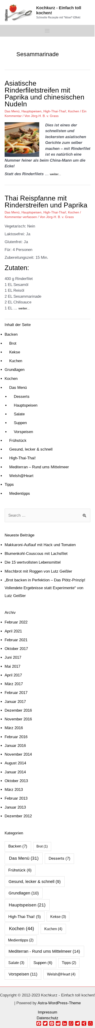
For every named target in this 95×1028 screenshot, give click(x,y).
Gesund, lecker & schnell (31, 449)
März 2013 (14, 789)
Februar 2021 (16, 640)
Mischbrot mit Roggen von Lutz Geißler (38, 571)
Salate (19, 414)
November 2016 (18, 719)
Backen (11, 334)
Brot (12, 343)
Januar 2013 (15, 807)
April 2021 (13, 631)
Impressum (47, 1012)
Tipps (9, 484)
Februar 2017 (16, 692)
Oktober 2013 (16, 781)
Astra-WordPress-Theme (59, 1003)
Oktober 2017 (16, 649)
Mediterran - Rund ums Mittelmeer (44, 951)
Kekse (14, 352)
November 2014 (18, 754)
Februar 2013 (16, 798)
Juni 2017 (13, 657)
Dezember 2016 (18, 710)
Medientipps (19, 493)
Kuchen (15, 361)
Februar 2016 (16, 737)
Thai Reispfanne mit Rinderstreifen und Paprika (46, 201)
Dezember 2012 (18, 816)
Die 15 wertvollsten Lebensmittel (33, 562)
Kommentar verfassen (21, 217)
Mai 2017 (12, 666)
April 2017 (13, 675)
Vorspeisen (23, 432)
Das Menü (12, 111)
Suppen (20, 423)
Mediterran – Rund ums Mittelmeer (39, 467)
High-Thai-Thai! (54, 111)
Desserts (22, 396)
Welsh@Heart (21, 476)
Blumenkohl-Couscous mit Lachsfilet (36, 553)
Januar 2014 (15, 772)
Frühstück (18, 440)
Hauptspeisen (31, 111)
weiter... (55, 174)
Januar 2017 (15, 701)
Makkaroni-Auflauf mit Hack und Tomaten (40, 545)
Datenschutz (47, 1018)
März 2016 (14, 728)
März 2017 (14, 684)
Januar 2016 (15, 745)
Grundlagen (14, 369)
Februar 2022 (16, 622)
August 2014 (15, 763)
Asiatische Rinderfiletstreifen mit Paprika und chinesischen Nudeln (44, 93)
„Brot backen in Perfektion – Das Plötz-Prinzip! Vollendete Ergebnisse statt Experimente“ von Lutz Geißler (45, 588)
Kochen (73, 111)
